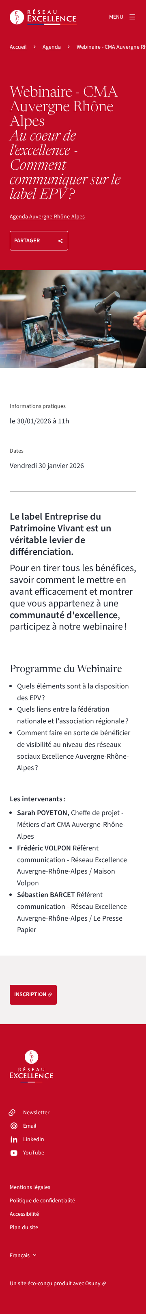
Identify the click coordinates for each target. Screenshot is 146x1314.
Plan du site (24, 1227)
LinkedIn (33, 1139)
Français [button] (20, 1255)
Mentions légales (30, 1187)
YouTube (33, 1153)
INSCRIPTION (30, 994)
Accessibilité (24, 1214)
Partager (27, 241)
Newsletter (36, 1113)
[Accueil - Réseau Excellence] (43, 17)
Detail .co (93, 375)
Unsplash (125, 375)
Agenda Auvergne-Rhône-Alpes (47, 217)
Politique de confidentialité (42, 1201)
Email (29, 1126)
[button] (73, 318)
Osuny (93, 1283)
